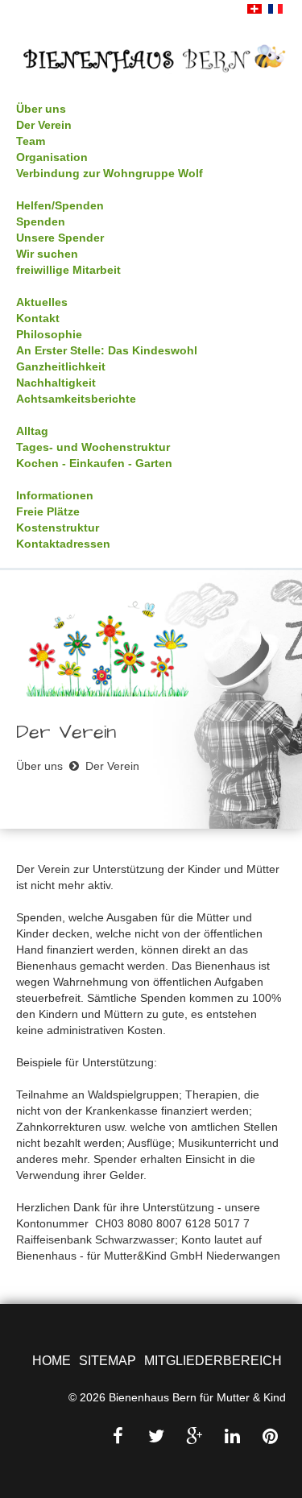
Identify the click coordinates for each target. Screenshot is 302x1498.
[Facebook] (118, 1436)
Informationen (54, 495)
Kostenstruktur (57, 527)
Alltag (32, 430)
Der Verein (44, 124)
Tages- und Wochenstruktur (93, 447)
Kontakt (38, 318)
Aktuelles (42, 302)
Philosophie (49, 334)
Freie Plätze (48, 511)
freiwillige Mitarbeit (68, 269)
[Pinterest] (270, 1436)
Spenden (40, 221)
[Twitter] (156, 1436)
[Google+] (194, 1436)
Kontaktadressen (63, 543)
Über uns (41, 108)
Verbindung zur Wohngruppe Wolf (109, 173)
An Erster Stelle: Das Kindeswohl (106, 350)
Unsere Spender (60, 237)
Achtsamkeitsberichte (76, 398)
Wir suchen (47, 253)
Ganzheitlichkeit (60, 366)
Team (30, 140)
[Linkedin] (232, 1436)
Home (51, 1361)
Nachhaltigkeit (56, 382)
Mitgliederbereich (213, 1361)
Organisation (52, 157)
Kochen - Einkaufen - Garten (94, 463)
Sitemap (107, 1361)
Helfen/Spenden (60, 205)
